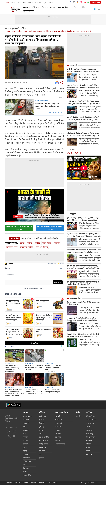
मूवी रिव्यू (41, 427)
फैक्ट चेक (26, 468)
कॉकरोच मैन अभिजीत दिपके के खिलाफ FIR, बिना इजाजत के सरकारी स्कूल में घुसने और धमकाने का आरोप (84, 251)
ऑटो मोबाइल (27, 461)
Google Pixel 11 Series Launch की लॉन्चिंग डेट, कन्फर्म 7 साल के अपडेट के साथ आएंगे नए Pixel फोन (83, 335)
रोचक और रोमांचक (42, 247)
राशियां (88, 427)
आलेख (41, 430)
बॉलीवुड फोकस (43, 444)
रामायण (57, 430)
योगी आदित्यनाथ (27, 416)
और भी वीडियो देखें (74, 153)
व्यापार (25, 472)
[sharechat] (77, 2)
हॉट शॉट (41, 420)
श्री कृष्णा (58, 427)
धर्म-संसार (57, 243)
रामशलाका (89, 440)
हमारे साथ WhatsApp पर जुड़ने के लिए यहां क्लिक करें (19, 228)
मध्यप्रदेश (25, 440)
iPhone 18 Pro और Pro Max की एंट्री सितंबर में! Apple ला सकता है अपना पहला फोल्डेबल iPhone (83, 319)
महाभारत (58, 433)
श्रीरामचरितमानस (28, 11)
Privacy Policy (52, 483)
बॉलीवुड (34, 7)
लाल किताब (89, 430)
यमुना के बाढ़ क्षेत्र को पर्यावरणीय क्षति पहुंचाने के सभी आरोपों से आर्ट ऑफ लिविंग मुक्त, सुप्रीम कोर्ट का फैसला (84, 235)
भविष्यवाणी (58, 420)
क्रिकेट (74, 7)
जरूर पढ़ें (73, 65)
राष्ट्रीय (24, 427)
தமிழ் (19, 2)
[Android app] (13, 405)
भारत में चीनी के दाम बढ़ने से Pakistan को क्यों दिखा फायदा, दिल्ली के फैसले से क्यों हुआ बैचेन (83, 118)
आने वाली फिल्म (43, 440)
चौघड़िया (88, 444)
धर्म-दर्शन (57, 440)
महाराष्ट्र (25, 451)
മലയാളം (38, 2)
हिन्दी (7, 2)
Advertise (25, 483)
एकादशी (57, 416)
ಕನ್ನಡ (44, 2)
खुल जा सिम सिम (44, 437)
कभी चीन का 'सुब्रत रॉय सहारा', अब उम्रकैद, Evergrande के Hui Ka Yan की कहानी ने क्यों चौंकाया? (83, 70)
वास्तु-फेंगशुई (89, 433)
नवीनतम (73, 214)
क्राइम (24, 465)
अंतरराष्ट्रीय (26, 430)
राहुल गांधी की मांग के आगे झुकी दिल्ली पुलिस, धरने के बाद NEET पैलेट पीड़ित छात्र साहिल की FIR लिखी (84, 86)
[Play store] (95, 9)
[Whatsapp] (88, 2)
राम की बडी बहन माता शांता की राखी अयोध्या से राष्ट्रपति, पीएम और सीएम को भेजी (83, 283)
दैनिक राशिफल (90, 416)
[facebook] (70, 2)
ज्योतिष (83, 7)
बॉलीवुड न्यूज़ (42, 416)
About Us (17, 483)
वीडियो (72, 149)
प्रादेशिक (23, 28)
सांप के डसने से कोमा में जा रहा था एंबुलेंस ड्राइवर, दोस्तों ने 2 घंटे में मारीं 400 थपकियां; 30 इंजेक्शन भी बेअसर (83, 134)
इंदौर (24, 433)
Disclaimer (34, 483)
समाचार (25, 7)
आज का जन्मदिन (91, 420)
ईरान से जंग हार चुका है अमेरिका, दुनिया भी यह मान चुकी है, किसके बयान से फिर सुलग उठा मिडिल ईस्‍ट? (84, 218)
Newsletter (94, 2)
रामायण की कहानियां (26, 247)
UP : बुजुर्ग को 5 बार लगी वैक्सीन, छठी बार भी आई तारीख (39, 238)
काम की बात (26, 458)
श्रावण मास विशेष (63, 7)
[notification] (99, 9)
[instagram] (81, 2)
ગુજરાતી (50, 2)
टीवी (40, 454)
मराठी (24, 2)
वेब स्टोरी (41, 423)
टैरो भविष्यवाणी (90, 437)
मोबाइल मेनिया (75, 298)
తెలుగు (30, 2)
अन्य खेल (78, 416)
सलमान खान (42, 447)
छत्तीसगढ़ (25, 444)
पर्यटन (40, 433)
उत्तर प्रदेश (26, 420)
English (13, 2)
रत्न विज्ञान (89, 454)
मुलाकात (41, 458)
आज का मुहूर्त (90, 423)
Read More (18, 216)
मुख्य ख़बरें (15, 28)
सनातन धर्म (58, 423)
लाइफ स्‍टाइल (46, 243)
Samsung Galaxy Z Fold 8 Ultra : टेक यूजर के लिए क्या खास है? (83, 303)
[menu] (7, 9)
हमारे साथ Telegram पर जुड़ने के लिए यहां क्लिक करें (49, 228)
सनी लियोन (42, 451)
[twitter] (73, 2)
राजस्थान (25, 454)
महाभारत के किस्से (11, 247)
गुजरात (25, 447)
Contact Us (42, 483)
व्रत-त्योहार (58, 437)
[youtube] (84, 2)
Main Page (9, 483)
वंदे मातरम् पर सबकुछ (48, 7)
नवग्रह (88, 451)
